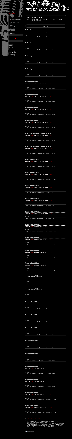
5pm (51, 57)
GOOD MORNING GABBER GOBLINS (39, 134)
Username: (12, 33)
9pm (51, 226)
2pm (51, 96)
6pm (51, 45)
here (29, 424)
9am (51, 161)
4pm (51, 70)
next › (35, 418)
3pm (51, 83)
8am (51, 174)
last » (39, 418)
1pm (51, 109)
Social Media (12, 28)
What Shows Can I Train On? (16, 19)
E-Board (11, 23)
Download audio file (41, 36)
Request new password (14, 47)
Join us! (11, 25)
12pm (51, 122)
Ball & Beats (29, 30)
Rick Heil (32, 32)
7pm (51, 32)
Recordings (12, 20)
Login (27, 36)
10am (51, 148)
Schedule (12, 17)
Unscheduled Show (32, 82)
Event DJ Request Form (15, 26)
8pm (51, 239)
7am (51, 187)
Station (13, 13)
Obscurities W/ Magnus (33, 276)
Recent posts (12, 54)
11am (51, 135)
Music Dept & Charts (14, 22)
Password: (12, 39)
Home (10, 13)
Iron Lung (28, 56)
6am (51, 200)
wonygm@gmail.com (42, 426)
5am (51, 213)
